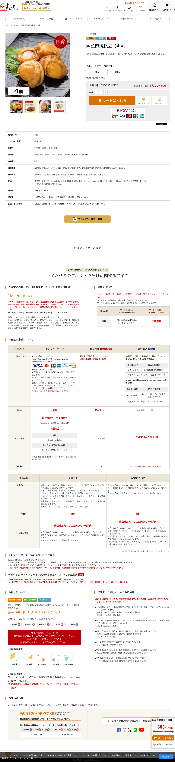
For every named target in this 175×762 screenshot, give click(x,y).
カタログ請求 (117, 11)
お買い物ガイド (128, 18)
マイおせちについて (101, 18)
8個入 (117, 72)
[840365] (16, 106)
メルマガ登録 (140, 11)
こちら (63, 507)
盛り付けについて (74, 18)
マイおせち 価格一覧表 (90, 219)
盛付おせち (31, 8)
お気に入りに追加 (144, 103)
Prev (6, 107)
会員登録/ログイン (155, 10)
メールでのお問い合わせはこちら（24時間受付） (132, 721)
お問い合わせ (155, 18)
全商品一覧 (19, 18)
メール (44, 323)
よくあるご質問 (129, 11)
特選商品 (45, 8)
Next (69, 107)
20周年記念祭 (106, 11)
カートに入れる (114, 100)
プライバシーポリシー (17, 758)
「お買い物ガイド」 (151, 551)
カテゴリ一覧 (46, 18)
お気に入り (167, 10)
